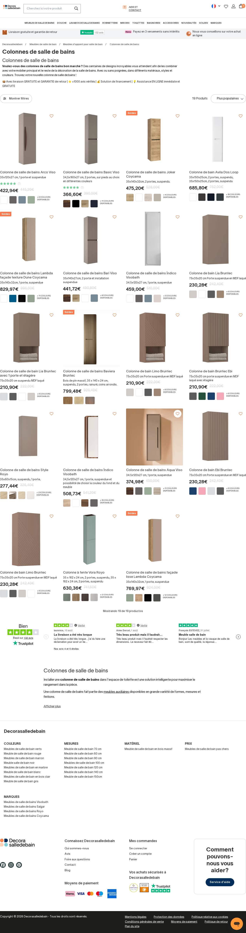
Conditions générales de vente (144, 922)
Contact (70, 865)
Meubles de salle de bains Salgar (24, 807)
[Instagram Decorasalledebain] (12, 866)
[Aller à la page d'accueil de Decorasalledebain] (11, 10)
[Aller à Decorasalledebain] (26, 843)
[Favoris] (226, 6)
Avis (67, 854)
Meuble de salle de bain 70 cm (82, 749)
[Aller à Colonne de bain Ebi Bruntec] (217, 437)
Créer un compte (140, 854)
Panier (133, 859)
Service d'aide (220, 882)
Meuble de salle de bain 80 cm (83, 754)
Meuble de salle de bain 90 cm (83, 758)
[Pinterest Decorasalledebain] (20, 866)
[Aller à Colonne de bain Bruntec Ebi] (217, 338)
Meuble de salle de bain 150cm (83, 777)
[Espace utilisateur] (233, 6)
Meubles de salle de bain (43, 44)
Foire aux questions (77, 859)
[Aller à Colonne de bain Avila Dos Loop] (217, 139)
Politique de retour (216, 922)
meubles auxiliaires (117, 692)
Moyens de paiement (184, 922)
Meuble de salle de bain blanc (22, 772)
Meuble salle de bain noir (19, 763)
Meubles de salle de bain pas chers (207, 749)
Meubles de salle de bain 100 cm (84, 763)
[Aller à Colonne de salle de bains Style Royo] (28, 437)
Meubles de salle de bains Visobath (26, 802)
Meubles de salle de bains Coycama (26, 816)
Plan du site (132, 926)
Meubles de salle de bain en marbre (26, 767)
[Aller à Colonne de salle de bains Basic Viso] (91, 139)
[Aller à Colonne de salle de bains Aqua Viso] (154, 437)
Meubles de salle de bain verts (23, 749)
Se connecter (138, 848)
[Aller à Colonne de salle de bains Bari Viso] (91, 240)
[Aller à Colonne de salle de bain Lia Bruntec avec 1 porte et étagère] (28, 338)
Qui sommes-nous (77, 848)
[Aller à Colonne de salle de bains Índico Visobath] (154, 240)
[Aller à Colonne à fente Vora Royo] (91, 539)
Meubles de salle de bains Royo (23, 811)
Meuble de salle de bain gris (21, 781)
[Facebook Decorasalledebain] (4, 866)
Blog (67, 870)
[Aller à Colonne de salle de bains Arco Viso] (28, 139)
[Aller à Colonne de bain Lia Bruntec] (217, 240)
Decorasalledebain (12, 44)
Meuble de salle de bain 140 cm (83, 772)
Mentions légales (135, 917)
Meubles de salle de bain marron (24, 758)
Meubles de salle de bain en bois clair (27, 777)
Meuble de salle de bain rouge (22, 754)
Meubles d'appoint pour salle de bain (83, 44)
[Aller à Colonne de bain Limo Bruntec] (154, 338)
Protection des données (169, 917)
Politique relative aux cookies (210, 917)
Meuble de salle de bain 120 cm (83, 767)
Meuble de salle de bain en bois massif (148, 749)
